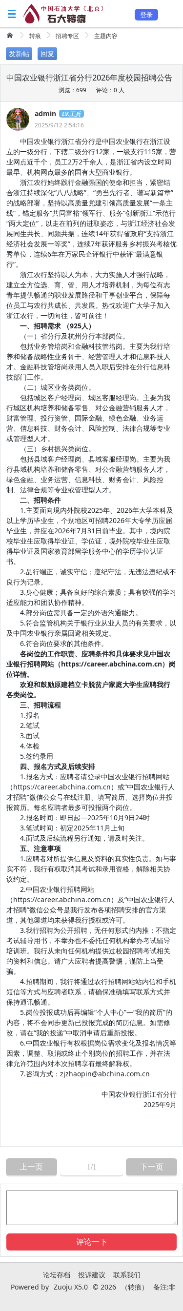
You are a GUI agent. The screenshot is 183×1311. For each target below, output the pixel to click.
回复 (47, 53)
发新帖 (19, 53)
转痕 (35, 36)
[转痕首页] (10, 35)
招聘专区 (67, 36)
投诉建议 (91, 1274)
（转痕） (134, 1286)
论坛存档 (56, 1274)
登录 (146, 14)
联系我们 (127, 1274)
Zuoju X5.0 (71, 1286)
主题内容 (106, 36)
